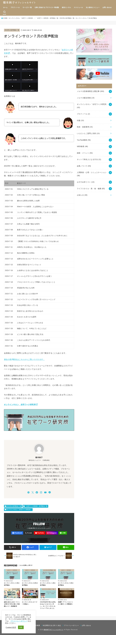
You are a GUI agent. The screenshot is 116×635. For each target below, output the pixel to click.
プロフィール (15, 7)
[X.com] (32, 492)
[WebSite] (28, 492)
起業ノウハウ (84, 166)
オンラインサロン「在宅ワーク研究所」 (19, 509)
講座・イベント (85, 153)
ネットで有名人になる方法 (89, 159)
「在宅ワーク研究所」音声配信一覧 (36, 506)
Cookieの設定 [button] (11, 627)
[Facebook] (37, 492)
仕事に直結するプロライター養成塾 (47, 7)
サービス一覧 (27, 7)
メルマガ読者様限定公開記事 (90, 91)
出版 (80, 120)
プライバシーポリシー (71, 625)
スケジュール (78, 7)
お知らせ (82, 195)
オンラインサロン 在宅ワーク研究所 (20, 404)
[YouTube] (45, 492)
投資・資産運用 (85, 127)
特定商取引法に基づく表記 (52, 625)
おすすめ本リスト (85, 182)
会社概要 (37, 625)
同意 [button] (20, 627)
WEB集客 (82, 146)
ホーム (5, 7)
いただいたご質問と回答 (88, 133)
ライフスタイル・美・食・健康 (91, 189)
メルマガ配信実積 (85, 98)
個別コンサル (66, 7)
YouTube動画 (84, 140)
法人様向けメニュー (93, 7)
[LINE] (49, 492)
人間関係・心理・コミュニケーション (91, 174)
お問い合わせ (107, 7)
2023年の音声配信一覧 (12, 30)
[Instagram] (41, 492)
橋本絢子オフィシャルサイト (53, 629)
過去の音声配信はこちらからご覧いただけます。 (24, 359)
